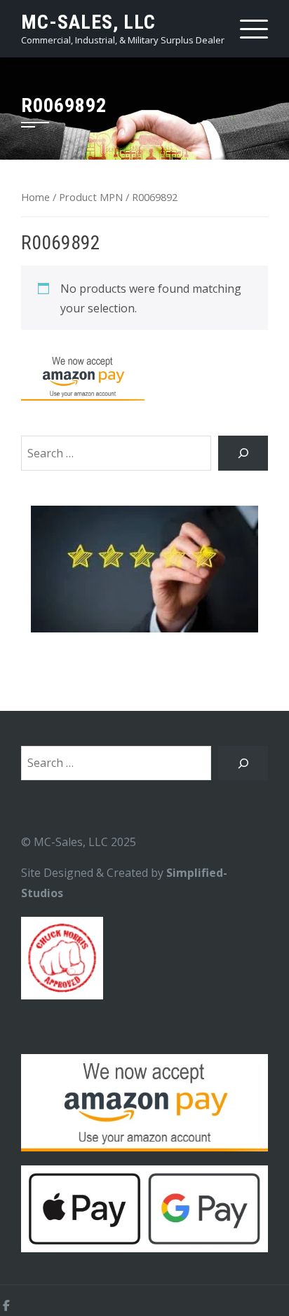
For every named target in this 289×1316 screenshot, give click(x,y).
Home (35, 197)
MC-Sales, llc (88, 22)
